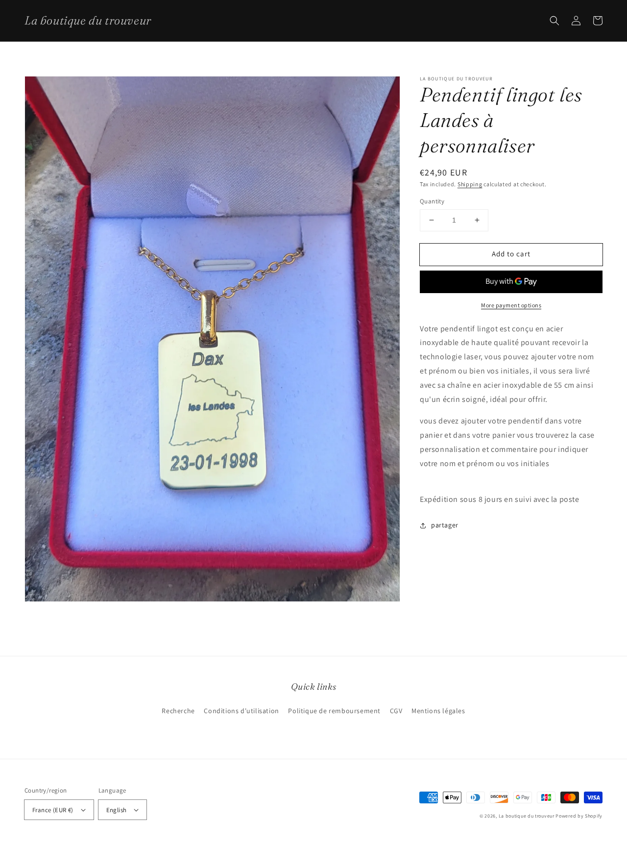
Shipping (470, 184)
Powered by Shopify (579, 816)
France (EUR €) (52, 810)
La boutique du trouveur (527, 816)
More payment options (511, 305)
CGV (396, 710)
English (116, 810)
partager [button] (444, 525)
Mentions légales (438, 710)
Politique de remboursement (334, 710)
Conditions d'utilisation (241, 710)
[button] (554, 20)
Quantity (432, 201)
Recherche (178, 710)
